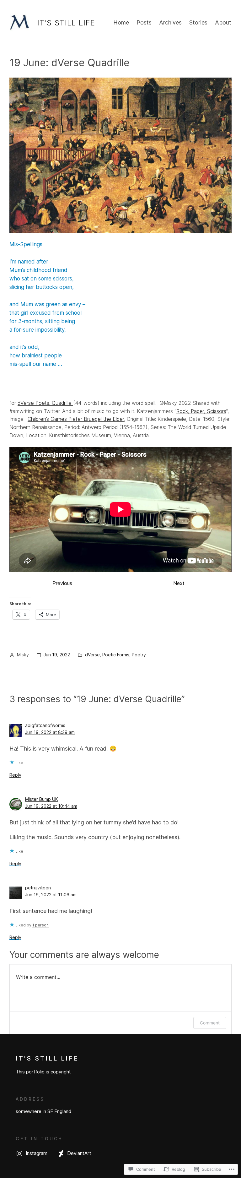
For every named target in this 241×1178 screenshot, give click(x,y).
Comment (210, 1022)
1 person (40, 925)
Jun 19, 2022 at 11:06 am (51, 894)
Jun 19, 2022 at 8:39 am (50, 732)
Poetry (139, 654)
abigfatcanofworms (45, 725)
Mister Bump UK (41, 799)
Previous (62, 583)
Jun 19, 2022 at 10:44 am (51, 806)
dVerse (92, 654)
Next (179, 583)
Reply (15, 775)
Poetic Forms (115, 654)
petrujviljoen (38, 887)
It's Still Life (66, 22)
